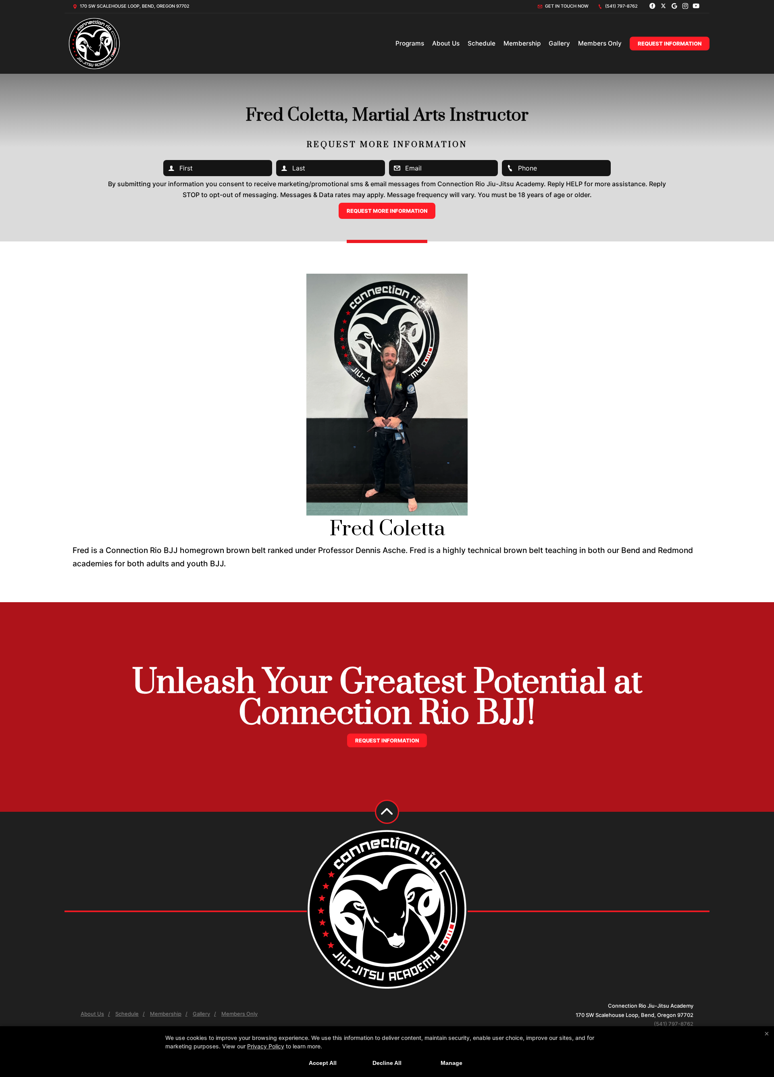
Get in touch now (566, 6)
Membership (522, 43)
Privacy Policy (265, 1046)
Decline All (387, 1063)
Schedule (481, 43)
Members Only (600, 43)
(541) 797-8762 (621, 6)
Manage (451, 1063)
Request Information (669, 43)
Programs (409, 43)
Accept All (323, 1063)
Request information (387, 740)
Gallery (559, 43)
